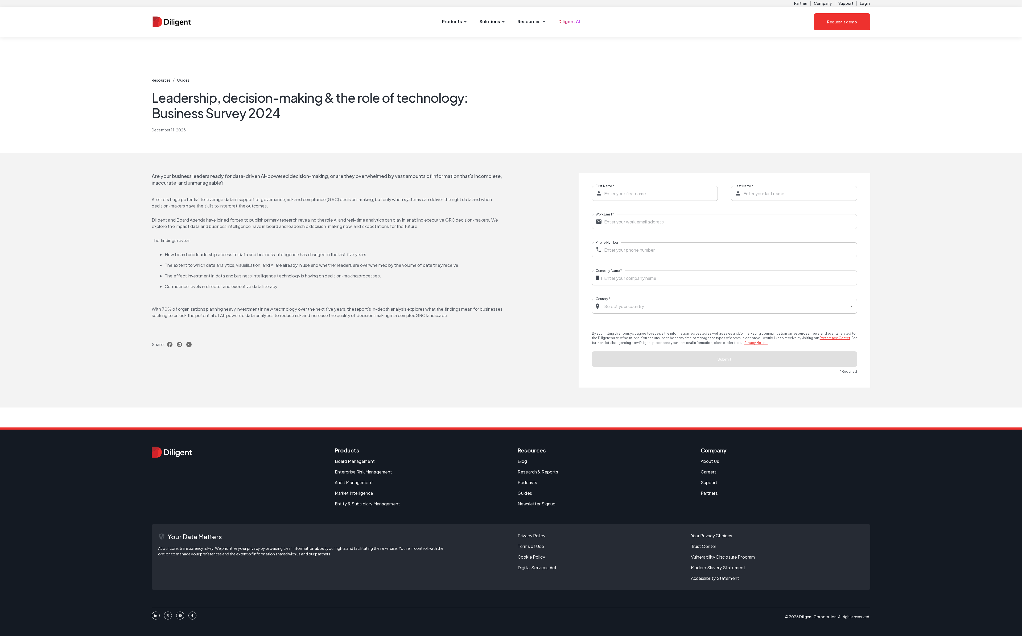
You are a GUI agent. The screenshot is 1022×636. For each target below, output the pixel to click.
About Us (710, 461)
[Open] (851, 306)
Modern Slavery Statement (718, 567)
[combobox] (725, 306)
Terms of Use (531, 546)
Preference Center (835, 338)
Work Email (605, 214)
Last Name (744, 186)
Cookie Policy (531, 557)
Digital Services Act (537, 567)
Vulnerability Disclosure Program (723, 557)
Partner (800, 3)
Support (845, 3)
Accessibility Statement (715, 578)
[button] (454, 21)
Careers (709, 472)
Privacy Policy (531, 535)
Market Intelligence (354, 493)
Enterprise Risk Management (363, 472)
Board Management (355, 461)
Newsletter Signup (537, 503)
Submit (724, 358)
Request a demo (842, 21)
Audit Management (354, 482)
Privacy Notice (756, 343)
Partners (709, 493)
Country (603, 299)
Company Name (609, 270)
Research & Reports (538, 472)
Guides (183, 80)
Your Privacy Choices (711, 535)
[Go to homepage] (172, 452)
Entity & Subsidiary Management (367, 503)
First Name (605, 186)
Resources (161, 80)
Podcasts (527, 482)
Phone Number (607, 242)
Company (823, 3)
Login (865, 3)
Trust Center (703, 546)
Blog (522, 461)
